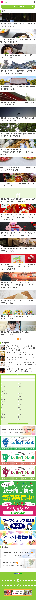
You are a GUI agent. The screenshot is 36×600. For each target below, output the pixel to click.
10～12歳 (3, 386)
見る (19, 401)
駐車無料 (20, 414)
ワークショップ (4, 396)
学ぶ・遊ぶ (3, 401)
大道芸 (3, 419)
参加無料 (3, 414)
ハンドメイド (4, 407)
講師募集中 (18, 581)
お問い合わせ (18, 586)
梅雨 (19, 419)
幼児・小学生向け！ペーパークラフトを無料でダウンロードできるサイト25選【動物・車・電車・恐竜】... (21, 348)
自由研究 (20, 404)
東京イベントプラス (6, 1)
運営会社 (18, 579)
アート (3, 409)
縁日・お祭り (21, 393)
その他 (20, 396)
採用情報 (18, 584)
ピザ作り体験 (21, 417)
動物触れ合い (21, 391)
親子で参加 (20, 416)
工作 (2, 391)
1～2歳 (20, 383)
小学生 (20, 386)
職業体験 (3, 417)
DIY (19, 407)
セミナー (20, 409)
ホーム (18, 576)
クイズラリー (4, 399)
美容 (2, 404)
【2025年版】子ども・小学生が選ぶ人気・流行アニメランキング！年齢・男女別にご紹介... (21, 364)
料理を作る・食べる (5, 393)
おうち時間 (3, 416)
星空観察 (20, 399)
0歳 (2, 383)
